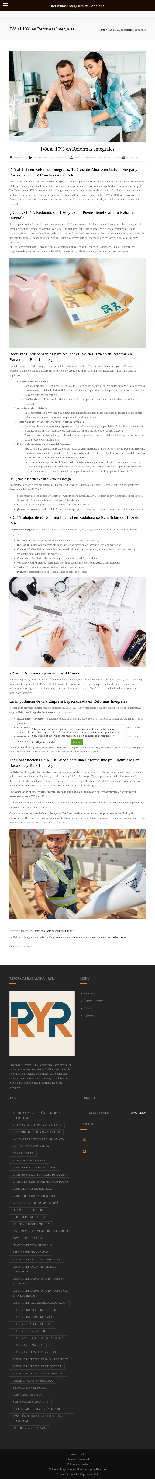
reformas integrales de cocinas (37, 1366)
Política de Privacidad (77, 1459)
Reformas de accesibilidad (32, 1331)
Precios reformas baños (30, 1252)
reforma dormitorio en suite (34, 1310)
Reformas (89, 993)
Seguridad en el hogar (29, 1387)
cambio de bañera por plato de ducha (40, 1181)
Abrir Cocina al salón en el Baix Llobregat (36, 1116)
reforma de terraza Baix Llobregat (39, 1302)
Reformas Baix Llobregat (31, 1324)
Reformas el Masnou (28, 1345)
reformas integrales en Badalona (37, 1069)
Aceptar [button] (77, 742)
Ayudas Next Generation (31, 1146)
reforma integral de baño (32, 1317)
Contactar (89, 1016)
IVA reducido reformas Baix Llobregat (41, 1231)
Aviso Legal (77, 1454)
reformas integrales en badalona (38, 1373)
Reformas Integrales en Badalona (103, 157)
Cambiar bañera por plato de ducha (39, 1174)
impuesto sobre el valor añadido (52, 931)
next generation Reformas (33, 1245)
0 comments (20, 157)
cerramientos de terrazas (32, 1188)
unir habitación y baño (30, 1428)
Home (102, 29)
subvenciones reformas (30, 1401)
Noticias (88, 1008)
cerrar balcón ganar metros (34, 1196)
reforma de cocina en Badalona (36, 1259)
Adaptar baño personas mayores (37, 1125)
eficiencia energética (29, 1217)
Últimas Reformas (93, 1000)
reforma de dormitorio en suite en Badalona (38, 1281)
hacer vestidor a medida (31, 1224)
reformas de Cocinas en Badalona (38, 1338)
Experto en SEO (89, 1474)
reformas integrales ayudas (34, 1352)
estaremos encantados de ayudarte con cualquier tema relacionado (91, 937)
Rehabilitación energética (33, 1380)
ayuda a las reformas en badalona (39, 1139)
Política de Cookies (77, 1464)
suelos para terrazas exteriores (37, 1409)
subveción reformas (28, 1394)
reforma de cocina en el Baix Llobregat (34, 1269)
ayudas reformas (43, 157)
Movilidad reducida (28, 1238)
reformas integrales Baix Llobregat (40, 1359)
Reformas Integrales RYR (23, 1064)
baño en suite (23, 1153)
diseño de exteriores (28, 1210)
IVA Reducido (60, 157)
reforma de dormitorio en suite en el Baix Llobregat (41, 1293)
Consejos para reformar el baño (36, 1203)
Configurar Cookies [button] (43, 742)
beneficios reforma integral (34, 1167)
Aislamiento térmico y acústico (36, 1132)
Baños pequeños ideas (29, 1160)
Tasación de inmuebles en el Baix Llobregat (37, 1419)
